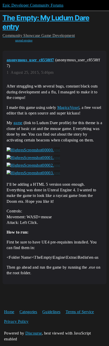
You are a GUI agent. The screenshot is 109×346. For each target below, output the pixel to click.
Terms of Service (80, 312)
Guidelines (51, 312)
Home (9, 312)
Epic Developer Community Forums (33, 5)
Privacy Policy (16, 321)
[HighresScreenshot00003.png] (33, 173)
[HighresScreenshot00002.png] (33, 165)
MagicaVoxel (68, 107)
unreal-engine (23, 40)
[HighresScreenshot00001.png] (33, 158)
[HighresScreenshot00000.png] (33, 150)
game (17, 123)
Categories (28, 312)
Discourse (33, 333)
